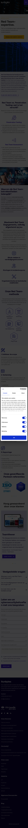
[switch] (24, 422)
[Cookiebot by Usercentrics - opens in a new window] (20, 389)
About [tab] (23, 393)
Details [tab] (14, 393)
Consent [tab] (5, 393)
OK (14, 437)
